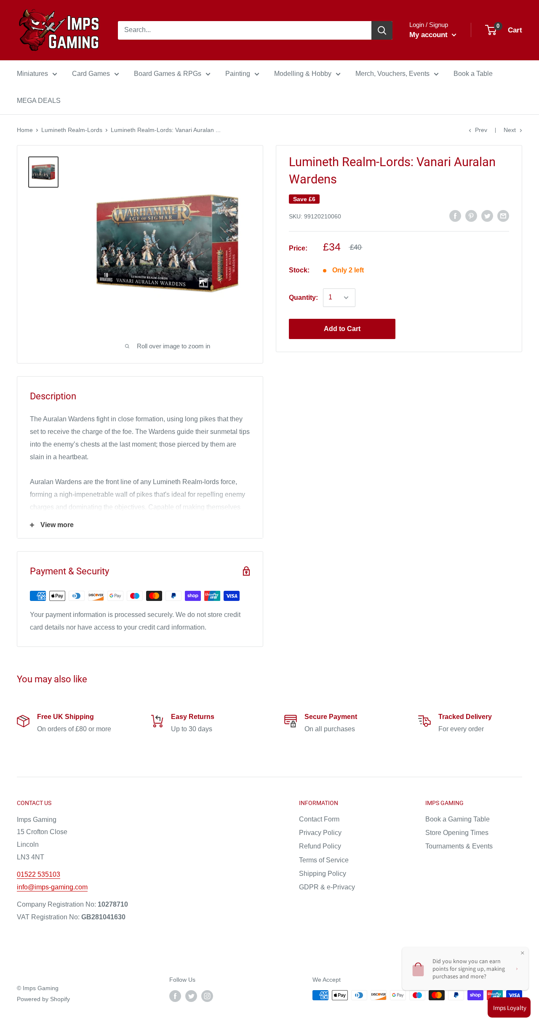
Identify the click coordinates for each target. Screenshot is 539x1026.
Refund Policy (320, 846)
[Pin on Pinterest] (471, 215)
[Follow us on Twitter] (191, 996)
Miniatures (32, 73)
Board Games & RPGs (167, 73)
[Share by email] (503, 215)
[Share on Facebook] (455, 215)
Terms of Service (324, 860)
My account (429, 35)
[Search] (381, 30)
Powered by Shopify (43, 999)
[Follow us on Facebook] (175, 996)
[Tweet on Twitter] (487, 215)
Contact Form (319, 819)
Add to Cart (342, 328)
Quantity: (303, 297)
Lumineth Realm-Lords (71, 130)
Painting (237, 73)
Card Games (91, 73)
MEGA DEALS (39, 100)
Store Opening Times (456, 832)
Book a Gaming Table (457, 819)
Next (510, 130)
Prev (481, 130)
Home (25, 130)
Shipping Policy (322, 873)
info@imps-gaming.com (52, 887)
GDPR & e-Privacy (327, 887)
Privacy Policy (320, 832)
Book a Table (473, 73)
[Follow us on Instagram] (207, 996)
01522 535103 (38, 874)
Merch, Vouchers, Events (392, 73)
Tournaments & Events (459, 846)
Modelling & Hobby (302, 73)
